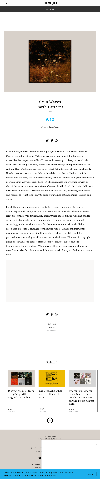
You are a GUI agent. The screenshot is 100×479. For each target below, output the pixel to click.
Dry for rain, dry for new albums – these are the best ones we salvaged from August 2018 (81, 397)
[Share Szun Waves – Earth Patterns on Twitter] (48, 141)
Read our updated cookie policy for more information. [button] (30, 475)
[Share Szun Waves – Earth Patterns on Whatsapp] (56, 140)
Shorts (33, 448)
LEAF (50, 111)
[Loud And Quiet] (50, 3)
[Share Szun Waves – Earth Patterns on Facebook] (52, 141)
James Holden (69, 173)
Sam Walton (54, 127)
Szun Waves (12, 151)
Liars (69, 160)
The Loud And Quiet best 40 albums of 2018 (50, 394)
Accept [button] (91, 474)
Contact (40, 451)
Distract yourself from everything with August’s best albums (21, 394)
